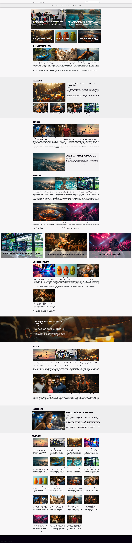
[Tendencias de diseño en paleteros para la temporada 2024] (22, 245)
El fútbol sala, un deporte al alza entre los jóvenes (40, 113)
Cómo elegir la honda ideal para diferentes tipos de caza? (42, 39)
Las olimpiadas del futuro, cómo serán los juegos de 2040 (89, 39)
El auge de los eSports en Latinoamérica (82, 223)
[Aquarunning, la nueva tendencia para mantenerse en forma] (44, 130)
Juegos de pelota (74, 5)
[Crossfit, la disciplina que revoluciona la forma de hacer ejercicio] (66, 130)
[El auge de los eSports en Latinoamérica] (82, 212)
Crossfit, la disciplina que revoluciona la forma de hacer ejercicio (66, 138)
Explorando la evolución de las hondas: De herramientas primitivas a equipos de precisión (88, 139)
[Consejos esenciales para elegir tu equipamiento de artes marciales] (66, 354)
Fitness (61, 5)
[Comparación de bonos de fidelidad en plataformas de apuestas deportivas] (91, 107)
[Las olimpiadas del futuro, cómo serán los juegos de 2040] (57, 107)
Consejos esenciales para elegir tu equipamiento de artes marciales (48, 22)
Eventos (67, 5)
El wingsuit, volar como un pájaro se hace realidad (88, 62)
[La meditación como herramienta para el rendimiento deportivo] (82, 383)
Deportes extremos (54, 5)
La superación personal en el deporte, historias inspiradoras (74, 113)
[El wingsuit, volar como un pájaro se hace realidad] (88, 54)
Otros (80, 5)
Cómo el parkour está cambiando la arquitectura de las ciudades (66, 62)
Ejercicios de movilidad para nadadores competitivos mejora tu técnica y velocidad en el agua (83, 22)
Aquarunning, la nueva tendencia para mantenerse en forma (43, 138)
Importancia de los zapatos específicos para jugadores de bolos (110, 254)
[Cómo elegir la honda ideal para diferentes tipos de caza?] (49, 92)
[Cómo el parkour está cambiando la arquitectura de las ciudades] (66, 54)
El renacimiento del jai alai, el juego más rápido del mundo (44, 304)
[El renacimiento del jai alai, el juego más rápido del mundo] (44, 295)
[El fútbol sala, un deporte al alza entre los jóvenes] (40, 107)
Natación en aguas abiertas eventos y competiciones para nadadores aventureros (43, 192)
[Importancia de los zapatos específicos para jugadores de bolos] (110, 245)
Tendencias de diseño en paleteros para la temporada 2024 (65, 39)
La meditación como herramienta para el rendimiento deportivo (82, 394)
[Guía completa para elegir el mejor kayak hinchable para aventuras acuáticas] (44, 54)
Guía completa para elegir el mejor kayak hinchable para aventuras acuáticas (44, 63)
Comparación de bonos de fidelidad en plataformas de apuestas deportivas (90, 114)
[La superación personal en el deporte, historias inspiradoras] (74, 107)
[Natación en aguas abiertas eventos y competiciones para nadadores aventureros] (44, 183)
